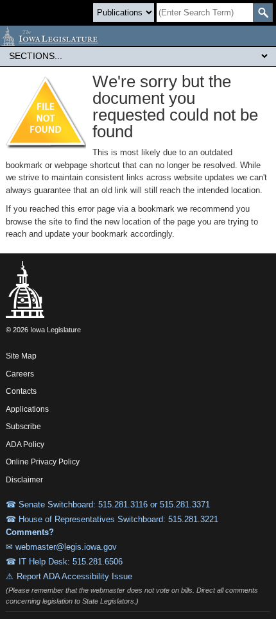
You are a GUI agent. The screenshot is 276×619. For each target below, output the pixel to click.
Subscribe (23, 426)
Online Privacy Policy (43, 461)
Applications (27, 409)
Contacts (21, 391)
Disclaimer (24, 479)
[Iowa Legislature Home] (138, 36)
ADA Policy (25, 444)
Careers (20, 373)
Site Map (21, 356)
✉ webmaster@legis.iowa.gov (61, 547)
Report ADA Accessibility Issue (74, 576)
